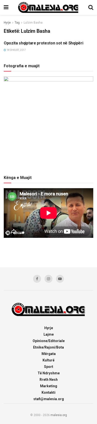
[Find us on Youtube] (60, 279)
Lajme (49, 334)
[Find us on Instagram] (48, 279)
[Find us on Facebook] (37, 279)
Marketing (48, 386)
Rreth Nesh (49, 380)
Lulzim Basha (33, 22)
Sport (48, 367)
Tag (17, 22)
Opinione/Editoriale (49, 341)
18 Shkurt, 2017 (16, 50)
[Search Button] (90, 7)
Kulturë (48, 360)
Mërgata (49, 354)
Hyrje (7, 22)
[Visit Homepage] (48, 7)
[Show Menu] (6, 7)
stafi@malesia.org (48, 399)
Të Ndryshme (49, 373)
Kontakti (48, 392)
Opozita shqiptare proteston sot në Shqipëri (43, 43)
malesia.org (58, 415)
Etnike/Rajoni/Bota (48, 347)
